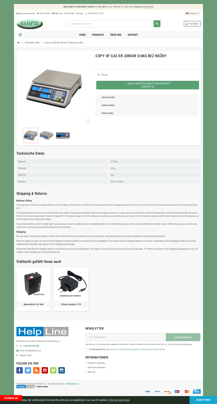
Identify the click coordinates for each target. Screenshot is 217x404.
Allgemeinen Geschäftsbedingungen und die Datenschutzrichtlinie (135, 349)
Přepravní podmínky (96, 363)
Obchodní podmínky (96, 367)
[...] (59, 341)
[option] (33, 289)
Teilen (103, 75)
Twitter (28, 370)
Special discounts (25, 13)
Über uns (58, 13)
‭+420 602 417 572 (94, 13)
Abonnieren (184, 337)
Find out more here (118, 399)
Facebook (19, 370)
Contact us (11, 398)
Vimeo (53, 370)
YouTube (45, 370)
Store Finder (43, 13)
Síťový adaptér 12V (71, 304)
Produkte (98, 34)
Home (82, 34)
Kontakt (70, 13)
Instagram (61, 370)
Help (79, 13)
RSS (36, 370)
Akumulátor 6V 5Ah (34, 304)
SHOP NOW (148, 7)
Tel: (29, 346)
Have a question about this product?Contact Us (148, 85)
